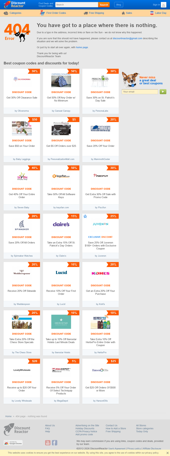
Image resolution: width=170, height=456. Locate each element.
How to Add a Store (116, 428)
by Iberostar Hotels (61, 352)
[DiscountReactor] (15, 4)
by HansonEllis (100, 401)
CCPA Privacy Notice (86, 431)
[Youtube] (48, 442)
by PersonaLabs (100, 111)
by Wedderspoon (22, 304)
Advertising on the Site (87, 425)
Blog (118, 4)
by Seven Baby (21, 207)
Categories (15, 12)
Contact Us (111, 425)
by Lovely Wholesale (22, 401)
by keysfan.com (61, 207)
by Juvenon (100, 256)
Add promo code (84, 434)
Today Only (142, 431)
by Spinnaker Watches (22, 256)
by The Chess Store (21, 352)
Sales (129, 12)
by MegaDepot (61, 401)
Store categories (144, 428)
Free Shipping (96, 12)
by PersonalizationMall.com (61, 159)
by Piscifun (100, 207)
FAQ (47, 428)
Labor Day (161, 12)
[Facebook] (55, 442)
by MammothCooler (100, 159)
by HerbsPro (100, 352)
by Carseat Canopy (61, 111)
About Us (50, 425)
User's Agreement (116, 448)
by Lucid (61, 304)
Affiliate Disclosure (152, 448)
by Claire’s (61, 256)
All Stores (141, 425)
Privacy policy (134, 448)
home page (82, 47)
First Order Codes (56, 12)
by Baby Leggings (21, 159)
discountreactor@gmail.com (127, 38)
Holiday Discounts (85, 428)
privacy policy (151, 453)
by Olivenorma (22, 111)
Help (47, 431)
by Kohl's (100, 304)
